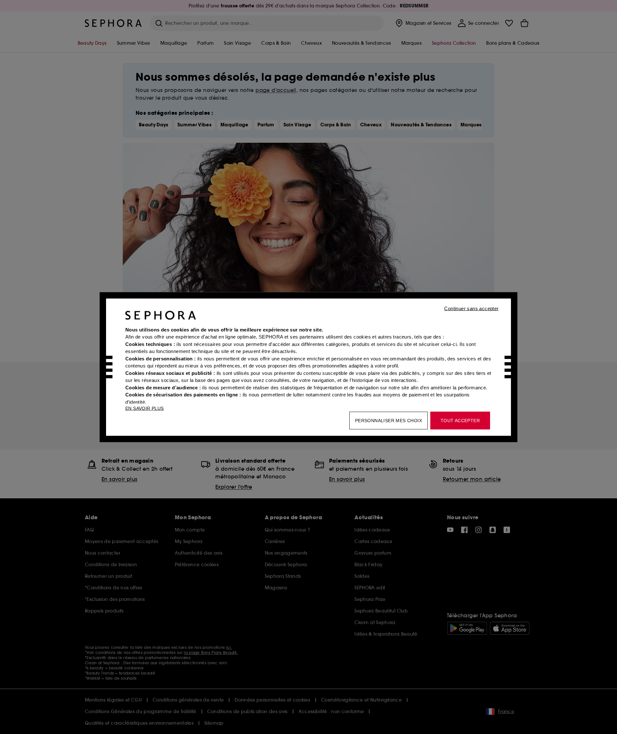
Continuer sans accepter (471, 308)
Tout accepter (460, 420)
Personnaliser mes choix (388, 420)
